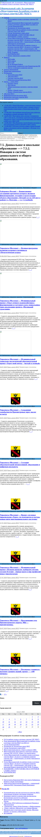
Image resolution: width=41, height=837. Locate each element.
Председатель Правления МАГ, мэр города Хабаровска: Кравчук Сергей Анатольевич (22, 780)
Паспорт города (13, 83)
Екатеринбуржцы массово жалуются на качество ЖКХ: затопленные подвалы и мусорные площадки (22, 793)
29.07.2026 (3, 418)
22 (32, 724)
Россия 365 (5, 789)
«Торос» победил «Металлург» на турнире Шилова (20, 808)
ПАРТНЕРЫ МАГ (14, 54)
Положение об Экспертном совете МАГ (17, 746)
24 (3, 727)
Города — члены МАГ (11, 81)
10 (3, 722)
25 (9, 727)
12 (15, 722)
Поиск (37, 703)
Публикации (8, 73)
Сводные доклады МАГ (15, 78)
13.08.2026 (3, 203)
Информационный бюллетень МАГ (19, 80)
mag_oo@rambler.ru (21, 828)
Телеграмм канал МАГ (15, 75)
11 (9, 722)
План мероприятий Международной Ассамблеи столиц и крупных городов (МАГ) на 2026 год (23, 23)
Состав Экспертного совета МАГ (18, 33)
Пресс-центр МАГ (13, 203)
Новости (6, 57)
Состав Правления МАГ (15, 26)
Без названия (8, 813)
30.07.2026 (3, 313)
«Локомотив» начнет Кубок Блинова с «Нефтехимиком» (22, 806)
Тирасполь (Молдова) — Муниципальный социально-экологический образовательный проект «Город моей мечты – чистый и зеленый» (20, 361)
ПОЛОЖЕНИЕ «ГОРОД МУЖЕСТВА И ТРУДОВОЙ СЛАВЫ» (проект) (21, 35)
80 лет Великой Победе (15, 64)
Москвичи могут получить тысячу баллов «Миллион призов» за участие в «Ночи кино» (21, 810)
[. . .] (37, 217)
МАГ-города (12, 61)
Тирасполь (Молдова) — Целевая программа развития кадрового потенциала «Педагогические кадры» (19, 250)
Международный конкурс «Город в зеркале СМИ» (20, 750)
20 (20, 724)
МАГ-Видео (12, 85)
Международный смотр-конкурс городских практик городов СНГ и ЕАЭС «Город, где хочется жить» (21, 752)
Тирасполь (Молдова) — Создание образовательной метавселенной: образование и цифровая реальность (20, 465)
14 (26, 722)
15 (32, 722)
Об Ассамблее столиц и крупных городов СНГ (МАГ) (21, 739)
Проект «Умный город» (15, 90)
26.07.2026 (3, 628)
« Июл (20, 732)
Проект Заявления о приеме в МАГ (19, 56)
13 (20, 722)
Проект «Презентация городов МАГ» (20, 92)
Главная (6, 17)
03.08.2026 (3, 256)
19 (15, 724)
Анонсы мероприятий (11, 69)
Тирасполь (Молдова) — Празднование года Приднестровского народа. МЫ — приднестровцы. (18, 622)
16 (38, 722)
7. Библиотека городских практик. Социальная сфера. (18, 136)
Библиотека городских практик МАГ (16, 97)
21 (5, 694)
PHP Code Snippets (13, 836)
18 (9, 724)
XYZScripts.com (28, 836)
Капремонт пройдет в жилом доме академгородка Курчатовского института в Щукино (20, 797)
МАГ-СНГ (11, 62)
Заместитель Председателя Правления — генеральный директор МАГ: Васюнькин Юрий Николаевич (21, 784)
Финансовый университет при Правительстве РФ (24, 66)
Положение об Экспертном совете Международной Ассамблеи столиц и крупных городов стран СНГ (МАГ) (23, 29)
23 (38, 724)
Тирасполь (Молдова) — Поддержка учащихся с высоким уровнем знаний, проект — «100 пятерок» (20, 671)
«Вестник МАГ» (13, 76)
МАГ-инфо (11, 59)
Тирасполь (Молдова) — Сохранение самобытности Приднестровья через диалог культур (18, 412)
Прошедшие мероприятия (12, 71)
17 (3, 724)
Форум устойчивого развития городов (20, 68)
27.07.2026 (3, 523)
